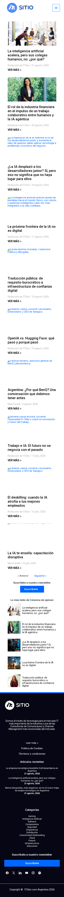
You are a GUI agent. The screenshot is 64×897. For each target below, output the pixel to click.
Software (32, 821)
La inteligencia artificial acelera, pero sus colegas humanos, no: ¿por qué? (27, 55)
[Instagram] (20, 872)
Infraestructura (32, 843)
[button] (32, 589)
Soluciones (32, 846)
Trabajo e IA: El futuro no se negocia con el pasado (29, 448)
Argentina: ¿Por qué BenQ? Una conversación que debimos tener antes (32, 394)
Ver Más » (14, 69)
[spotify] (39, 872)
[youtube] (26, 872)
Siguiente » (40, 575)
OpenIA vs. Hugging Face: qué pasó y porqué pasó (31, 340)
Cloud (32, 838)
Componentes (32, 824)
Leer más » (32, 742)
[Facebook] (7, 872)
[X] (13, 872)
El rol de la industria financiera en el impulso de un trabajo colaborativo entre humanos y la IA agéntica (31, 113)
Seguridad (32, 827)
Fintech (32, 840)
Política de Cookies (32, 748)
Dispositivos (32, 830)
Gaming (32, 816)
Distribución (32, 832)
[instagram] (33, 872)
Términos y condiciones (32, 753)
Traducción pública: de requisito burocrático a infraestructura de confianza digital (30, 284)
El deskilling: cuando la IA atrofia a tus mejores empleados (27, 501)
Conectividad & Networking (32, 835)
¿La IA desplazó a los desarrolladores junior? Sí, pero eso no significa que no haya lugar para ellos (32, 173)
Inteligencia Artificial (32, 819)
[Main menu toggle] (56, 8)
